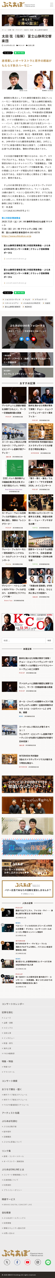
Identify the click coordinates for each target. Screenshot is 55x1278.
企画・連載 (8, 1022)
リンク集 (6, 1150)
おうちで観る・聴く (12, 1089)
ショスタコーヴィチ (12, 299)
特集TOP (7, 1066)
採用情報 (7, 1223)
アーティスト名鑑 (10, 1112)
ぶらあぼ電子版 (10, 1126)
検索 (49, 640)
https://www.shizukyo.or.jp (16, 236)
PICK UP (21, 45)
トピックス (8, 1028)
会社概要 (6, 1212)
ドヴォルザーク (40, 299)
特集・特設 (7, 1061)
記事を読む (7, 1012)
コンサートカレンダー (13, 1004)
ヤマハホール (9, 1072)
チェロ (27, 299)
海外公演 (7, 1048)
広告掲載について (11, 1180)
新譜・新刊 (8, 1043)
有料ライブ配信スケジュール (15, 1099)
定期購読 (7, 1136)
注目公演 (31, 45)
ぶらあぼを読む (9, 1121)
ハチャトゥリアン (11, 303)
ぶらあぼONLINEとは (13, 1169)
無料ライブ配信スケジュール (15, 1094)
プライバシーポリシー (13, 1190)
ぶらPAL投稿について (13, 1142)
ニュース (7, 1017)
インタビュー (9, 1038)
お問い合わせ (9, 1233)
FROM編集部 (9, 1053)
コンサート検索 (9, 1080)
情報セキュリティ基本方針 (14, 1228)
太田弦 (47, 303)
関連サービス (8, 1199)
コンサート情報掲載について (16, 1174)
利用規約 (7, 1185)
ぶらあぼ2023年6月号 (31, 303)
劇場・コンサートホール (14, 1156)
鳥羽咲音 (28, 307)
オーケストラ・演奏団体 (14, 1161)
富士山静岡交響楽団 (12, 307)
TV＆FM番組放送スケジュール (16, 1104)
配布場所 (7, 1131)
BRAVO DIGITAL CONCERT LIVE (18, 1204)
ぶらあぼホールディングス (14, 1218)
